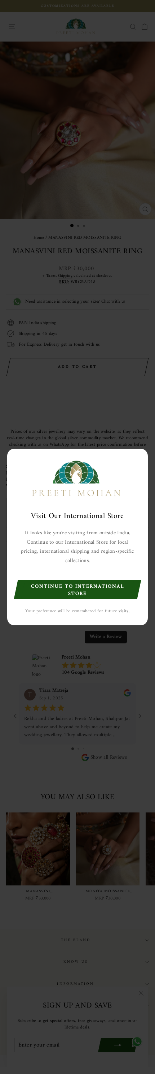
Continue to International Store (77, 590)
